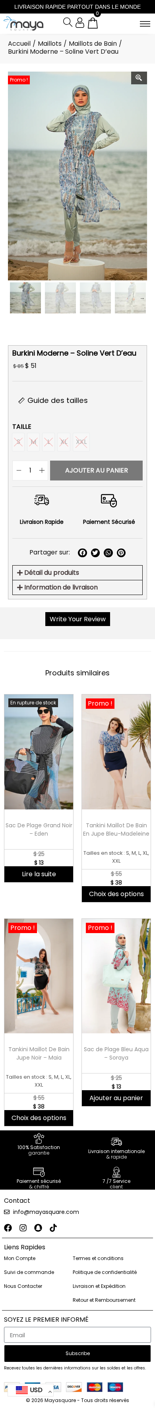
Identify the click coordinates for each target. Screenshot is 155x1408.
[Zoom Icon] (139, 78)
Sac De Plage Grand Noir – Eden (39, 829)
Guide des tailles (57, 400)
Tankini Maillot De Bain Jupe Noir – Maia (39, 1053)
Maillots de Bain (93, 43)
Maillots (50, 43)
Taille (21, 426)
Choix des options (116, 893)
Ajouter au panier (96, 470)
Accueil (19, 43)
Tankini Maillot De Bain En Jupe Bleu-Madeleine (116, 829)
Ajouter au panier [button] (116, 1098)
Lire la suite (39, 874)
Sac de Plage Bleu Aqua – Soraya (116, 1053)
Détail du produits (51, 572)
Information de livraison (61, 587)
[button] (82, 553)
